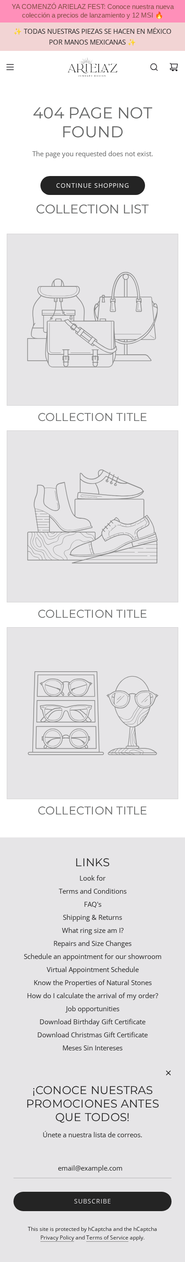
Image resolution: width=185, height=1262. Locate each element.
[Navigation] (10, 67)
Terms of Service (107, 1237)
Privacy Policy (57, 1237)
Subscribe (92, 1201)
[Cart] (174, 67)
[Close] (168, 1073)
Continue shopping (92, 185)
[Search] (154, 67)
